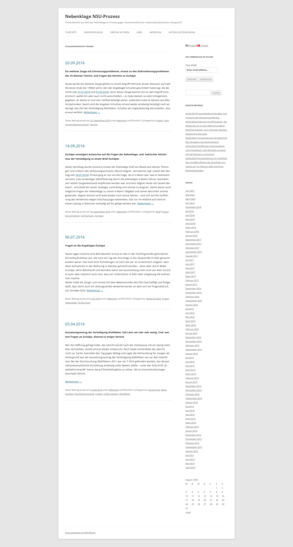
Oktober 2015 (192, 345)
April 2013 (190, 467)
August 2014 (191, 402)
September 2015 (193, 349)
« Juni (188, 512)
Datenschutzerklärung (182, 32)
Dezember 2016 (193, 288)
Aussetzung (154, 389)
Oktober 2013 (192, 443)
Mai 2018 (189, 219)
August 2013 (191, 451)
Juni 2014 (189, 410)
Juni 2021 (189, 190)
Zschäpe (99, 215)
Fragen (159, 120)
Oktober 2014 (192, 394)
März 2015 (190, 373)
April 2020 (190, 199)
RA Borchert (84, 302)
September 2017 (193, 251)
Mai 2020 (189, 194)
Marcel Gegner (72, 215)
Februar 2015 (192, 378)
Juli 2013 (189, 455)
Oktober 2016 (192, 296)
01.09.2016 (102, 92)
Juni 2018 (189, 215)
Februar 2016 (192, 329)
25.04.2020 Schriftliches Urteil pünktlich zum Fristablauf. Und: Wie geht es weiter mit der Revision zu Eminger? (205, 150)
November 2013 (193, 439)
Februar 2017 (192, 280)
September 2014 (193, 398)
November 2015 (193, 341)
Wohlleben (124, 393)
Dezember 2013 (193, 434)
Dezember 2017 (193, 239)
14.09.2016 (75, 145)
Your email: (191, 65)
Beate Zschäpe (153, 298)
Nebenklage (71, 302)
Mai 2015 (189, 365)
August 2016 (191, 304)
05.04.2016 (75, 323)
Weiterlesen (92, 112)
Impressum (155, 32)
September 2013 (193, 447)
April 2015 (190, 369)
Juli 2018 (189, 211)
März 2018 (190, 227)
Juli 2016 (189, 308)
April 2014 (190, 418)
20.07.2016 (82, 175)
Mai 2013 (189, 463)
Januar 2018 (191, 235)
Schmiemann (87, 215)
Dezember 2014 (193, 386)
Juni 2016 (189, 312)
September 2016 (193, 300)
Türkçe (204, 45)
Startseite (70, 32)
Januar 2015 (191, 382)
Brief (158, 211)
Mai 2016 (189, 317)
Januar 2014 (191, 430)
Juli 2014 (189, 406)
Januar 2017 (191, 284)
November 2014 (193, 390)
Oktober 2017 (192, 247)
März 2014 (190, 422)
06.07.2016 (75, 237)
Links (139, 32)
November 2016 (193, 292)
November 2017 (193, 243)
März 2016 (190, 325)
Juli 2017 (189, 260)
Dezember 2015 (193, 337)
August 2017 (191, 255)
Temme (93, 124)
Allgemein (121, 120)
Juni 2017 (189, 264)
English (192, 45)
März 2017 (190, 276)
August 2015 (191, 353)
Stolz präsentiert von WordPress (80, 532)
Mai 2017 (189, 268)
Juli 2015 (189, 357)
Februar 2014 (192, 426)
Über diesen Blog (93, 32)
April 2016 (190, 321)
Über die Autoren (119, 32)
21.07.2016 (84, 92)
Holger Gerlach (110, 393)
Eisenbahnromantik (84, 393)
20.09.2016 (75, 62)
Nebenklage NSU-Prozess (92, 16)
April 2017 (190, 272)
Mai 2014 (189, 414)
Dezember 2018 (193, 207)
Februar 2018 (192, 231)
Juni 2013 (189, 459)
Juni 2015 (189, 361)
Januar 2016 (191, 333)
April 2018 (190, 223)
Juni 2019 (189, 203)
